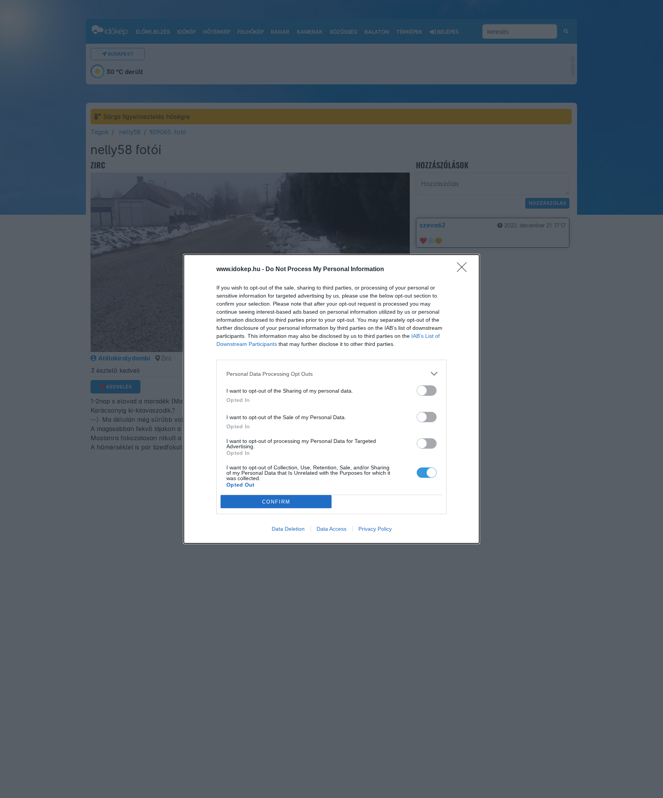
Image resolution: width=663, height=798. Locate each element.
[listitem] (331, 374)
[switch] (427, 390)
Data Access (331, 529)
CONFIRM (276, 502)
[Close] (464, 269)
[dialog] (331, 399)
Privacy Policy (375, 529)
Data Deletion (288, 529)
